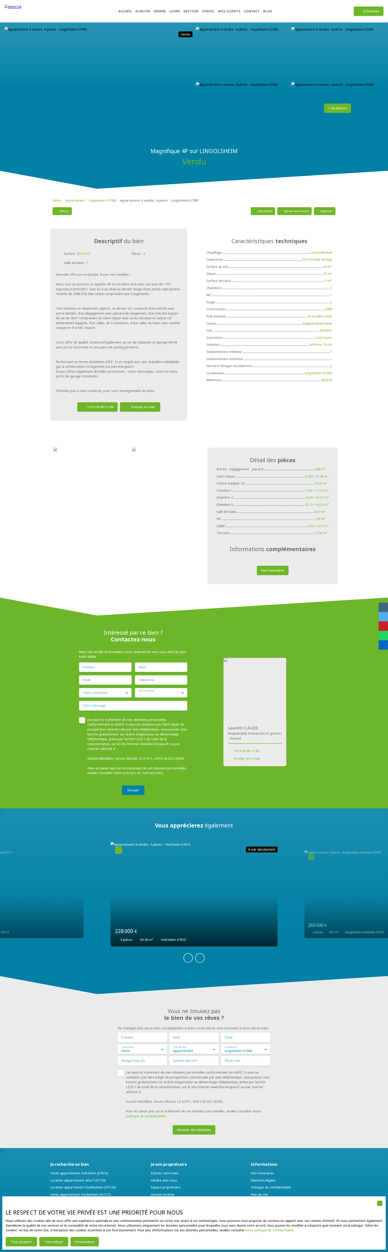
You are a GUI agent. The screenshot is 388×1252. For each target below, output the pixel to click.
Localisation (230, 1047)
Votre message (94, 706)
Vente (57, 200)
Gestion (190, 11)
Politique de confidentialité (271, 1187)
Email (86, 680)
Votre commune (95, 693)
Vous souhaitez (146, 690)
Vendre (159, 11)
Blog (267, 11)
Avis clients (229, 11)
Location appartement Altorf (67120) (78, 1180)
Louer (174, 11)
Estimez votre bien (165, 1173)
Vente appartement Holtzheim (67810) (79, 1173)
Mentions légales (263, 1180)
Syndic (208, 11)
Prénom (89, 667)
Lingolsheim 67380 (102, 200)
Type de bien (179, 1047)
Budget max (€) (133, 1061)
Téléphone (146, 680)
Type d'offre (127, 1047)
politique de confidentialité (143, 773)
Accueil (125, 11)
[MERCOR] (27, 11)
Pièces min (232, 1061)
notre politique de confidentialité (269, 1230)
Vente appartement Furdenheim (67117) (80, 1194)
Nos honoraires (262, 1173)
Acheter (142, 11)
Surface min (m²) (185, 1061)
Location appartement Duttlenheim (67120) (83, 1187)
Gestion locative (162, 1194)
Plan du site (259, 1194)
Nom (142, 667)
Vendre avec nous (164, 1180)
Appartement (75, 200)
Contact (252, 11)
